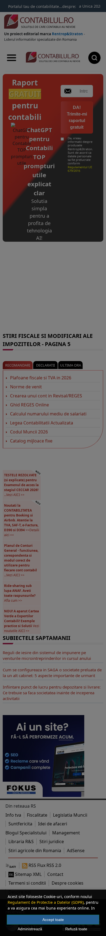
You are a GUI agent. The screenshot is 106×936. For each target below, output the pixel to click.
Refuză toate (76, 929)
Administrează (30, 929)
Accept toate (53, 919)
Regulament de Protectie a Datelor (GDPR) (46, 902)
